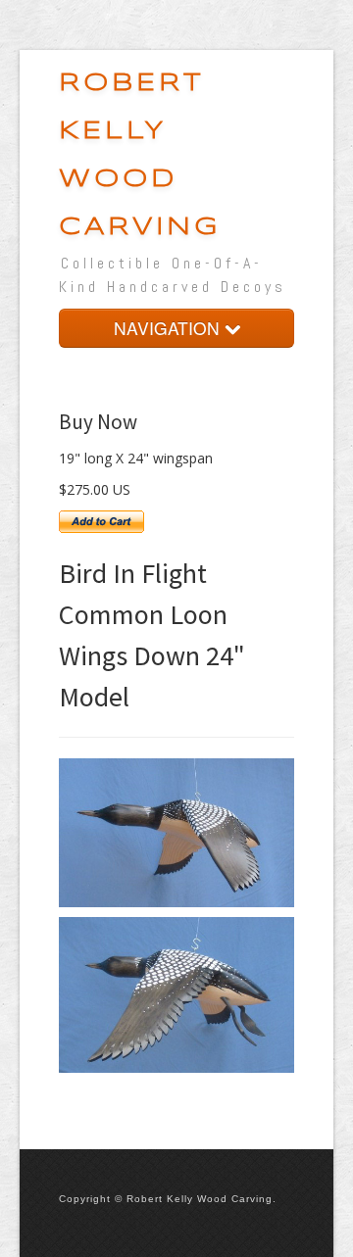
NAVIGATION (169, 327)
